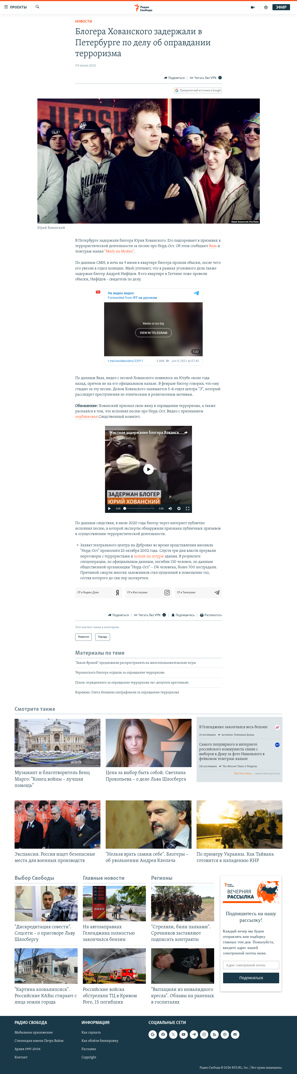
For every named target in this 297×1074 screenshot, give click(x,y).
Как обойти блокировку (100, 1041)
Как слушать (91, 1032)
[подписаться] (235, 1034)
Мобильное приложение (34, 1032)
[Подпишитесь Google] (152, 1034)
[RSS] (214, 1034)
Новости (83, 22)
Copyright (89, 1057)
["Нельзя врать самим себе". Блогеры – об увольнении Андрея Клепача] (149, 824)
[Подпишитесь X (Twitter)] (173, 1034)
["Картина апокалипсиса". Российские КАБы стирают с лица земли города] (46, 966)
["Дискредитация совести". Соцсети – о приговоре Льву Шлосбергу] (46, 903)
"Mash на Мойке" (119, 252)
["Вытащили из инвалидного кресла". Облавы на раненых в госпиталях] (182, 966)
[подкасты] (265, 7)
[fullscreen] (187, 508)
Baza (213, 246)
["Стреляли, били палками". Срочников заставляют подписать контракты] (182, 903)
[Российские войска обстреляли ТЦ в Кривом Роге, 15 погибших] (114, 966)
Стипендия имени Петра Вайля (39, 1041)
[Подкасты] (225, 1034)
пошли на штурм (149, 557)
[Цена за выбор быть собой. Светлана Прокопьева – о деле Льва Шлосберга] (149, 743)
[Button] (174, 78)
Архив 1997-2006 (27, 1049)
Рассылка (89, 1049)
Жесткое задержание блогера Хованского (147, 433)
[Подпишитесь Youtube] (183, 1034)
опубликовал (86, 417)
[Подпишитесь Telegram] (194, 1034)
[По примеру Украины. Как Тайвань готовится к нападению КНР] (239, 824)
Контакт (21, 1057)
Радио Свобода (124, 438)
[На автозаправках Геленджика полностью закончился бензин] (114, 903)
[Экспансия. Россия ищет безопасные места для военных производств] (57, 824)
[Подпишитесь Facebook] (163, 1034)
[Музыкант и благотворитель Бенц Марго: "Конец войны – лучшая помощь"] (57, 743)
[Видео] (252, 7)
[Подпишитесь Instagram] (204, 1034)
